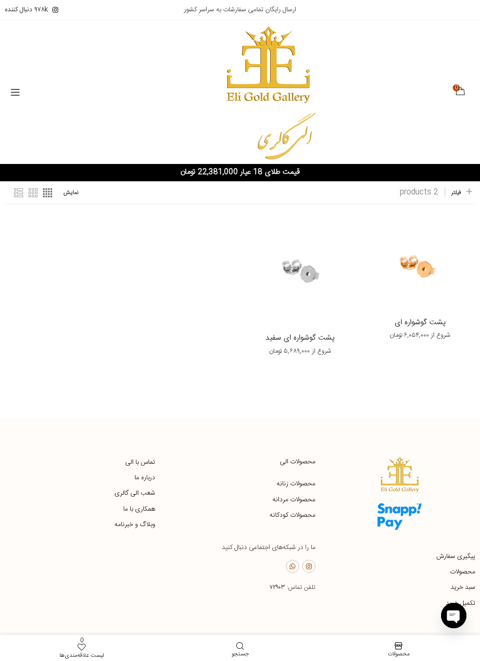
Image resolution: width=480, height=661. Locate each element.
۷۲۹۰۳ (277, 587)
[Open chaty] (453, 615)
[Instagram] (308, 566)
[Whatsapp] (292, 566)
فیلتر (456, 192)
